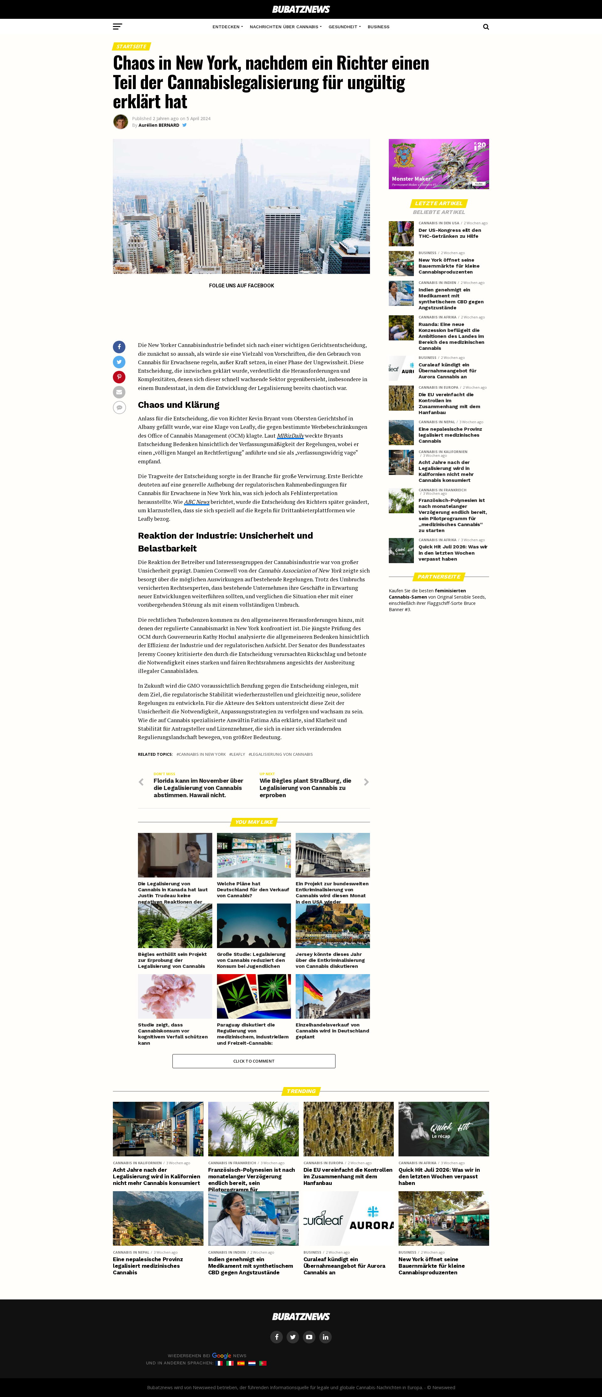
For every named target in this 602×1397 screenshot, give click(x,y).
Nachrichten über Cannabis (284, 26)
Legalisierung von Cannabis (282, 754)
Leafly (238, 754)
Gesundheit (343, 26)
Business (378, 26)
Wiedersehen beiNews (207, 1355)
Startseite (131, 46)
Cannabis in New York (202, 754)
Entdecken (226, 26)
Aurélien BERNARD (159, 125)
